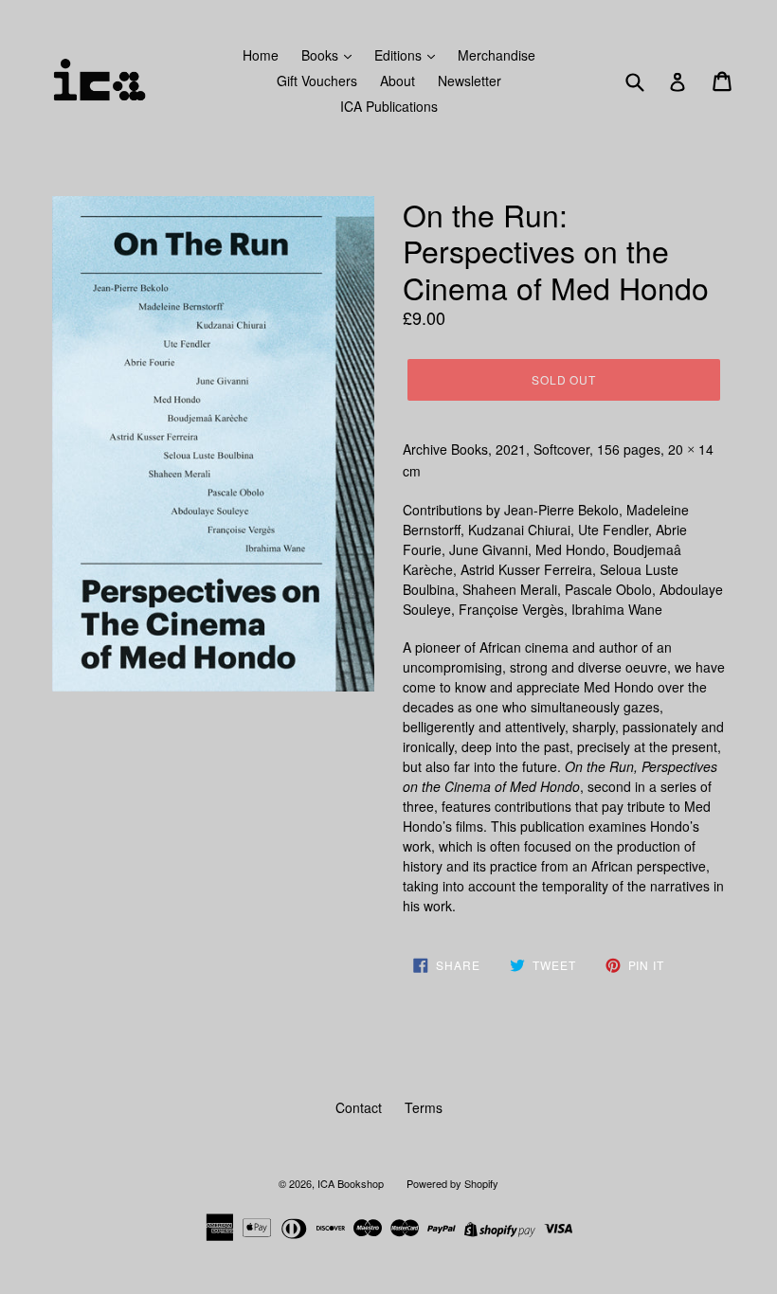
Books (321, 54)
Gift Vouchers (317, 80)
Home (261, 54)
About (397, 80)
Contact (358, 1107)
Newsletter (469, 80)
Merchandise (496, 54)
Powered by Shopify (452, 1183)
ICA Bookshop (350, 1183)
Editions (399, 54)
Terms (424, 1107)
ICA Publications (389, 106)
